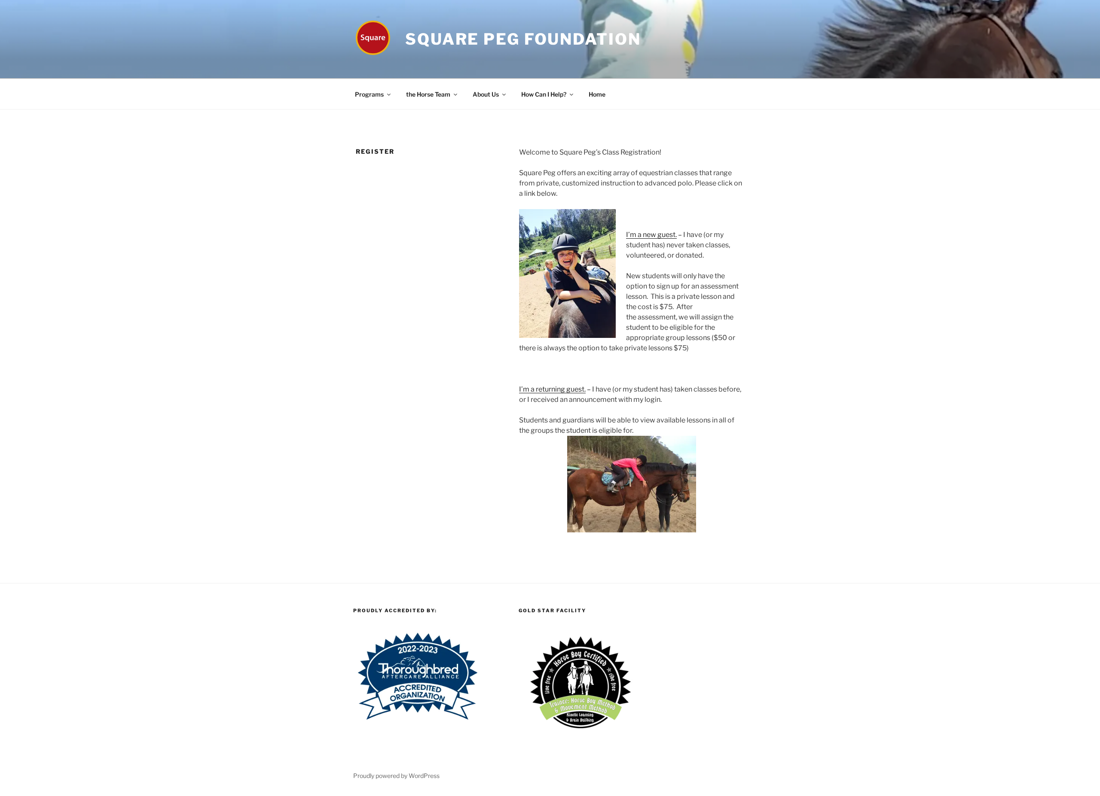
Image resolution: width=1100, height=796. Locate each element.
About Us (486, 94)
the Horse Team (428, 94)
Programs (369, 94)
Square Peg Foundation (523, 39)
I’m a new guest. (651, 235)
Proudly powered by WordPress (396, 775)
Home (597, 94)
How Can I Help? (543, 94)
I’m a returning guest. (552, 389)
